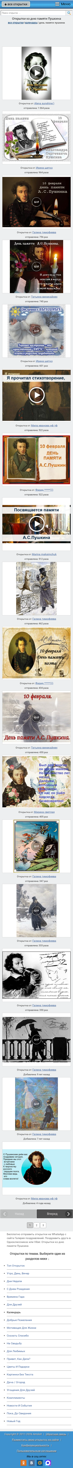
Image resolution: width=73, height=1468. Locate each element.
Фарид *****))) (44, 489)
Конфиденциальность (35, 1445)
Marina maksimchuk (44, 554)
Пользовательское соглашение (36, 1450)
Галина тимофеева (44, 232)
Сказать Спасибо (18, 1335)
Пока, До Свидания (19, 1413)
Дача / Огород (16, 1382)
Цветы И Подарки (18, 1366)
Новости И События (19, 1405)
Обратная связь (56, 1434)
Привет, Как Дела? (18, 1359)
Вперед (52, 1214)
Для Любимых (16, 1351)
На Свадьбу (14, 1343)
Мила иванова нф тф (44, 425)
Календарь (31, 22)
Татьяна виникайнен (44, 296)
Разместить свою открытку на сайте (35, 1439)
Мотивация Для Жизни (21, 1327)
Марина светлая (44, 812)
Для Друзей (14, 1304)
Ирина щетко (44, 167)
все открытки (16, 4)
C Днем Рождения (18, 1289)
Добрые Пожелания (19, 1320)
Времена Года (15, 1296)
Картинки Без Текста (20, 1374)
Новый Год (13, 1421)
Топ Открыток (16, 1265)
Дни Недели (14, 1281)
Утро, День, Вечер (18, 1273)
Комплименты (16, 1397)
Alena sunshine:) (44, 103)
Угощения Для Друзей (21, 1390)
